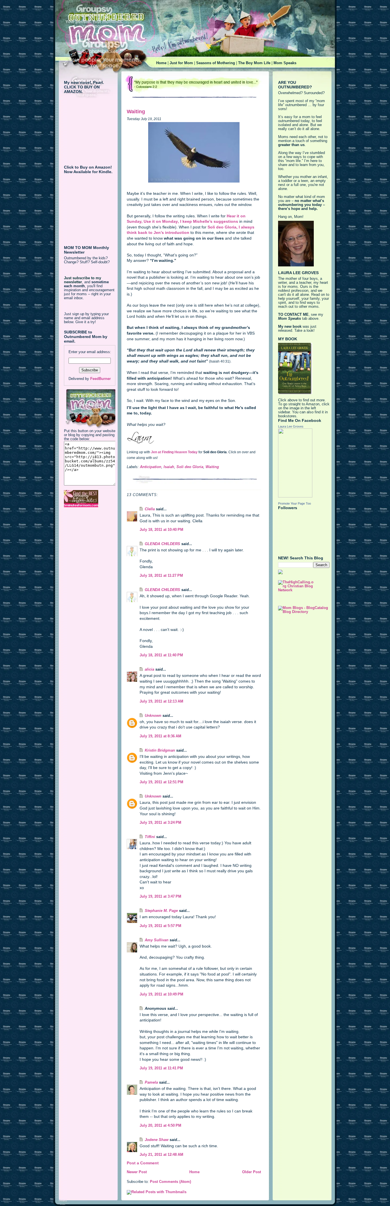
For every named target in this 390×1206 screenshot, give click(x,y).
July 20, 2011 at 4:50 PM (160, 1126)
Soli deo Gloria (189, 467)
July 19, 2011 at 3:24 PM (160, 823)
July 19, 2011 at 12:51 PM (161, 782)
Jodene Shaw (156, 1140)
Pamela (151, 1082)
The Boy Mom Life (254, 63)
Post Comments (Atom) (170, 1182)
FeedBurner (100, 379)
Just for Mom (181, 63)
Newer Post (137, 1172)
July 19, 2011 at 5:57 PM (160, 926)
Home (161, 63)
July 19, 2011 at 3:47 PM (160, 897)
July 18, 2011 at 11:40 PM (161, 655)
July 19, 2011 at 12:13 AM (161, 701)
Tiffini (150, 837)
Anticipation (150, 467)
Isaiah (169, 467)
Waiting (136, 111)
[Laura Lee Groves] (303, 462)
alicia (149, 669)
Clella (150, 509)
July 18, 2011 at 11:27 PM (161, 576)
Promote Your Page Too (294, 503)
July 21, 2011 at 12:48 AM (161, 1155)
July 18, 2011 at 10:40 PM (161, 530)
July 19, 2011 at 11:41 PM (161, 1068)
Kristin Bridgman (160, 750)
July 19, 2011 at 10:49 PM (161, 994)
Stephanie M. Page (161, 911)
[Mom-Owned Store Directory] (89, 498)
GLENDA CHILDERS (162, 544)
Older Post (251, 1172)
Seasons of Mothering (215, 63)
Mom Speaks (285, 63)
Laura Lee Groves (290, 426)
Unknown (153, 716)
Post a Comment (143, 1163)
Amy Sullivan (156, 940)
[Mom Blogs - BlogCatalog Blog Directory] (303, 610)
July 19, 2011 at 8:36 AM (160, 736)
